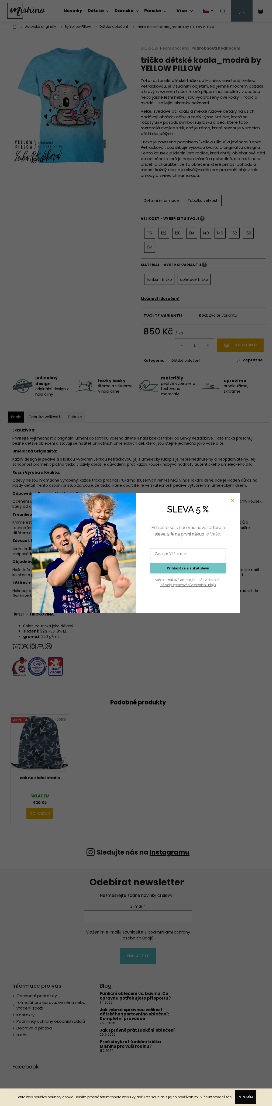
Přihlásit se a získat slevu (188, 568)
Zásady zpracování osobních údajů (188, 585)
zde (229, 1097)
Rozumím (245, 1097)
